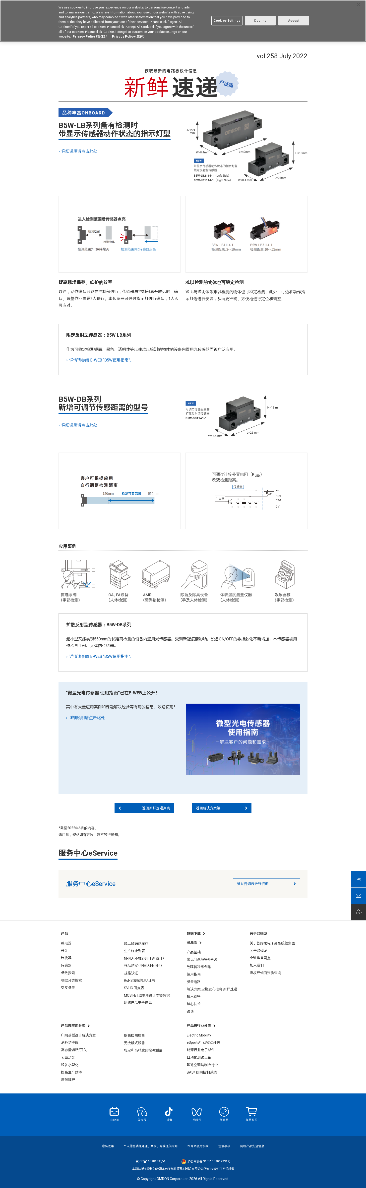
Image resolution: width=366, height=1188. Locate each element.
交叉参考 (68, 988)
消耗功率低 (69, 1042)
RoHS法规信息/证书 (139, 980)
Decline (260, 20)
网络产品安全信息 (138, 1003)
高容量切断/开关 (74, 1050)
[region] (183, 21)
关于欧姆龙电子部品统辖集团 (272, 943)
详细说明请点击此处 (79, 151)
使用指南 (194, 974)
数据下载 (194, 933)
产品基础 (194, 952)
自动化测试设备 (199, 1057)
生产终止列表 (134, 951)
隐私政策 (108, 1146)
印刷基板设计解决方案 (78, 1035)
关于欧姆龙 (258, 951)
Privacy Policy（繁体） (128, 36)
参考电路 (194, 982)
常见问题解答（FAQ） (202, 959)
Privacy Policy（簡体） (89, 36)
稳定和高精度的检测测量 (143, 1050)
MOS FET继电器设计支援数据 (147, 995)
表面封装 (68, 1057)
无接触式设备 (134, 1043)
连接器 (66, 958)
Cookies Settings (227, 20)
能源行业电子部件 (201, 1050)
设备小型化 (69, 1065)
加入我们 (257, 965)
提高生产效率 (71, 1072)
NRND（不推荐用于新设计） (144, 958)
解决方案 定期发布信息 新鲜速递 (212, 989)
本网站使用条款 (197, 1146)
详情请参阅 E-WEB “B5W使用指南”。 (102, 360)
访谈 (190, 1011)
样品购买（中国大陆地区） (143, 966)
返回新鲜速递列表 (156, 808)
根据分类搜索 (71, 980)
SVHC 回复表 (134, 988)
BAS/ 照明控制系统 (202, 1072)
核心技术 (194, 1004)
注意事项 (224, 1146)
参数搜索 (68, 973)
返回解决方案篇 (208, 808)
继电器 (66, 943)
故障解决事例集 (199, 967)
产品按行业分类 (199, 1026)
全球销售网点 (260, 958)
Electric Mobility (199, 1035)
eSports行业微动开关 (203, 1042)
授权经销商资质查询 (265, 973)
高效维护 (68, 1080)
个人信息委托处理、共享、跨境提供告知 (151, 1146)
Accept (294, 20)
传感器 (66, 965)
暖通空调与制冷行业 (202, 1065)
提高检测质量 (134, 1035)
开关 (64, 951)
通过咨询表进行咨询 (252, 884)
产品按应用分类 (73, 1026)
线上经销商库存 (136, 943)
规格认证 (131, 973)
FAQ (358, 879)
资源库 (192, 942)
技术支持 (194, 996)
